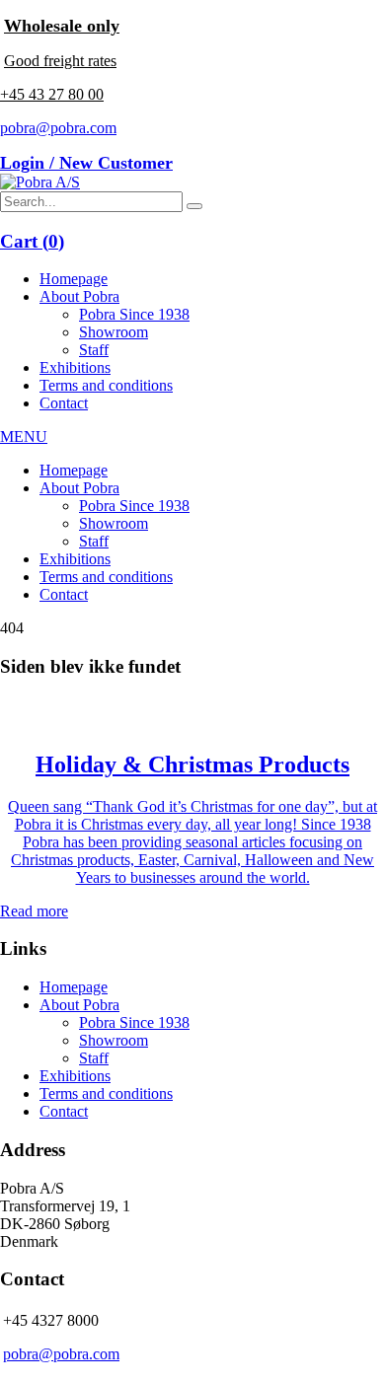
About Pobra (79, 296)
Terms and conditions (106, 385)
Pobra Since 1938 (134, 314)
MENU (23, 436)
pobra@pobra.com (58, 127)
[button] (194, 206)
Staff (94, 349)
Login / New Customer (86, 163)
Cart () (32, 241)
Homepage (73, 278)
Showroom (113, 332)
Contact (63, 403)
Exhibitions (75, 367)
